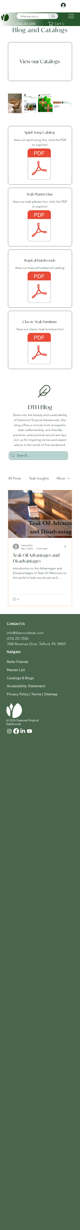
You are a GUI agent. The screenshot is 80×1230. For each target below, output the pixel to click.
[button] (57, 23)
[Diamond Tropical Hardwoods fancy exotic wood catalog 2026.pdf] (39, 288)
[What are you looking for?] (53, 16)
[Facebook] (16, 731)
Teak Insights (39, 478)
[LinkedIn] (23, 731)
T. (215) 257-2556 (24, 23)
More (61, 478)
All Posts (14, 478)
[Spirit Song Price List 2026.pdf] (39, 165)
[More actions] (66, 546)
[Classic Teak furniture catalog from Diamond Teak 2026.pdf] (39, 349)
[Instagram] (9, 731)
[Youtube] (29, 731)
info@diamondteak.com (25, 633)
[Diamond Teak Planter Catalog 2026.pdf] (39, 226)
